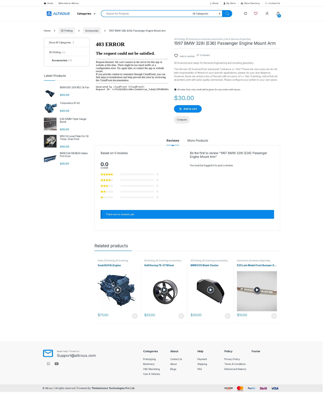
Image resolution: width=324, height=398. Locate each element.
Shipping (202, 364)
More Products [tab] (197, 140)
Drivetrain (253, 260)
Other (100, 260)
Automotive (217, 39)
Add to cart (190, 108)
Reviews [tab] (173, 140)
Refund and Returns (235, 369)
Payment (202, 359)
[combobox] (146, 13)
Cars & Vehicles (231, 39)
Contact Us (274, 3)
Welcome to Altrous (68, 3)
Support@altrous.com (76, 355)
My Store (231, 3)
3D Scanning (191, 39)
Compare (205, 55)
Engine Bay (245, 39)
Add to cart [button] (135, 316)
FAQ (199, 369)
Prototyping (149, 359)
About (215, 3)
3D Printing (66, 30)
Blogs (173, 369)
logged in (209, 165)
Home (50, 3)
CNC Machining (151, 369)
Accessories (92, 30)
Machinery (149, 364)
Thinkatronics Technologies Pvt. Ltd (112, 388)
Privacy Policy (232, 359)
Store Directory (252, 3)
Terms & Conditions (235, 364)
